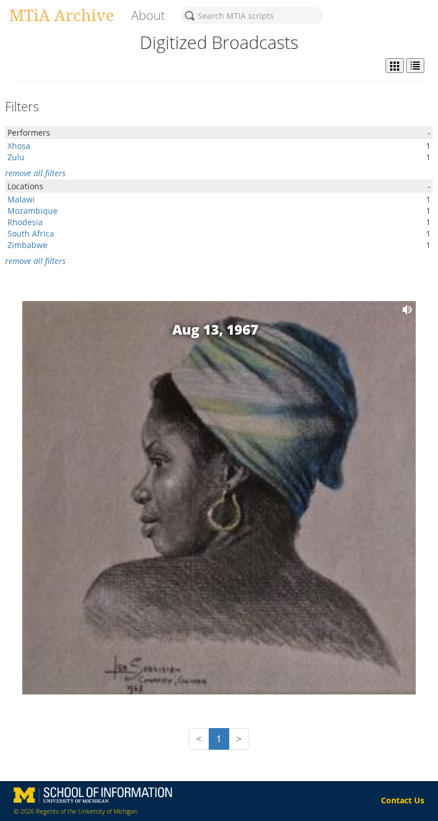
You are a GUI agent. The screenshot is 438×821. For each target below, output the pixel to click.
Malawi (21, 199)
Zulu (16, 157)
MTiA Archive (61, 15)
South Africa (30, 233)
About (148, 15)
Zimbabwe (27, 244)
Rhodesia (25, 222)
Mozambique (32, 210)
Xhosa (18, 145)
